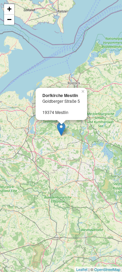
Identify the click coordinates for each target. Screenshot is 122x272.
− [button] (9, 19)
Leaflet (81, 269)
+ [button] (9, 9)
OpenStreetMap (107, 269)
